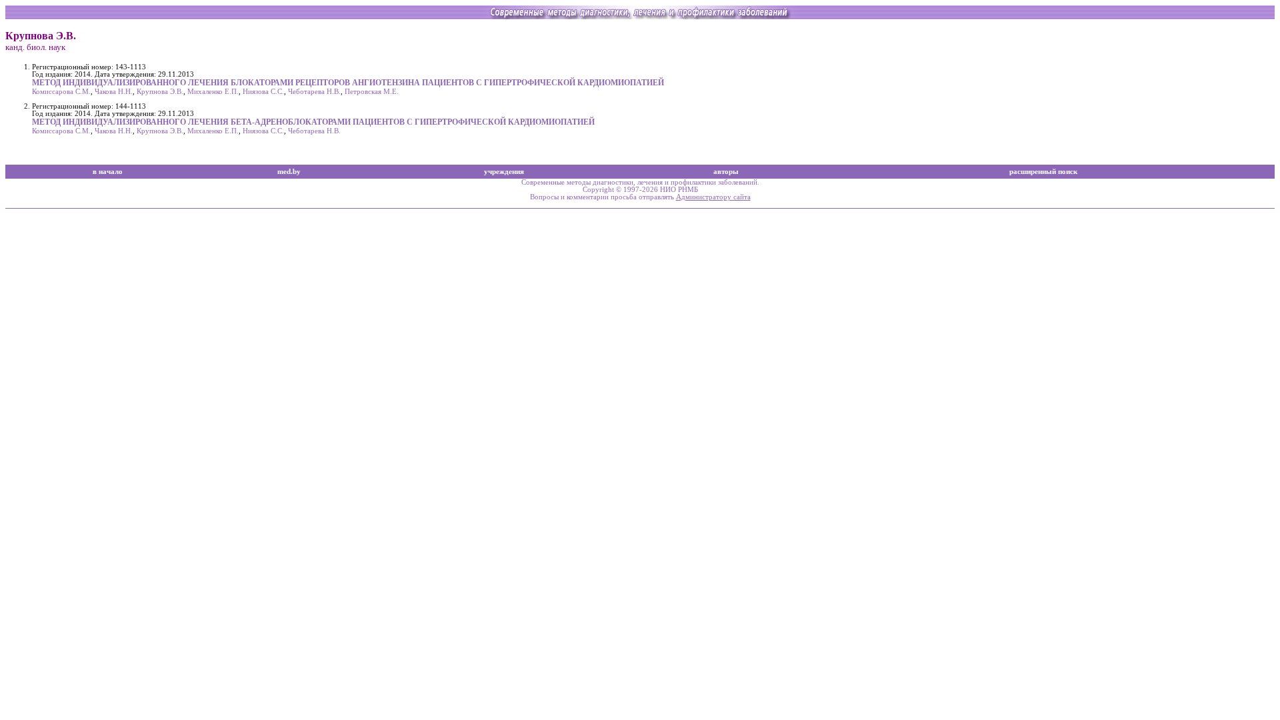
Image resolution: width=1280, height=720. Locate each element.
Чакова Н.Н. (114, 91)
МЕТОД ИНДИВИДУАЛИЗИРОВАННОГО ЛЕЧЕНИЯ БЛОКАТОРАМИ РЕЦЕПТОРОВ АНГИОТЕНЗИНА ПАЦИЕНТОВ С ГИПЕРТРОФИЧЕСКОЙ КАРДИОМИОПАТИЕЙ (348, 82)
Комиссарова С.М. (61, 91)
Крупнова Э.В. (160, 91)
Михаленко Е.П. (213, 91)
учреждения (504, 171)
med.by (289, 171)
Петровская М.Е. (372, 91)
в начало (108, 171)
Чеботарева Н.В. (314, 91)
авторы (726, 171)
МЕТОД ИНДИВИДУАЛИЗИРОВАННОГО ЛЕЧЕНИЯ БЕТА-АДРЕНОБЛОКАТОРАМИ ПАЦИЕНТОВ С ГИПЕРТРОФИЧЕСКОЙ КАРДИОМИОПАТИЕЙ (313, 122)
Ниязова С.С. (263, 91)
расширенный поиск (1043, 171)
